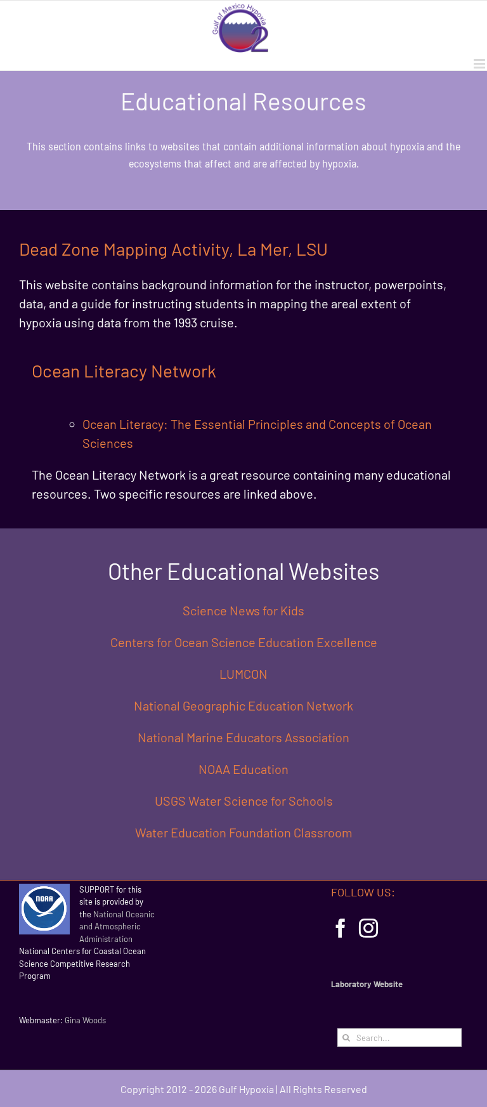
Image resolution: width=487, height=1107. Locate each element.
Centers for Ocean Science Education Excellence (243, 642)
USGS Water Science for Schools (244, 800)
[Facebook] (340, 928)
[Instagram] (368, 928)
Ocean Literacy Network (124, 370)
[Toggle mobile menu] (480, 63)
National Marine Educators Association (243, 737)
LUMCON (243, 673)
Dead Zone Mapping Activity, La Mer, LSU (173, 248)
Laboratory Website (367, 984)
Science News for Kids (243, 610)
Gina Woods (85, 1020)
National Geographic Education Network (243, 705)
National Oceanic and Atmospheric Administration (117, 926)
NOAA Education (243, 768)
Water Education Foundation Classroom (244, 832)
